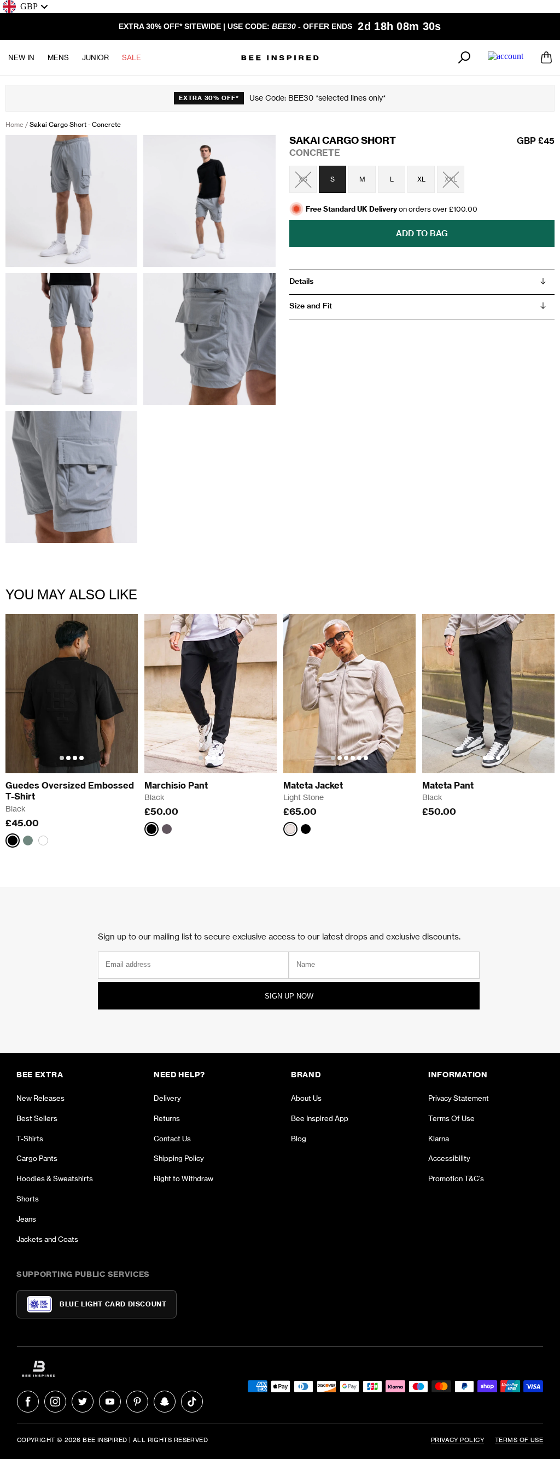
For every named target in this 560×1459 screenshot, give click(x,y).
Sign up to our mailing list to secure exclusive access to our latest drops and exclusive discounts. (279, 936)
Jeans (26, 1219)
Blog (298, 1138)
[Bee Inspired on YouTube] (110, 1402)
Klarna (438, 1138)
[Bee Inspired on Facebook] (28, 1402)
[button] (62, 758)
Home (14, 124)
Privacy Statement (458, 1098)
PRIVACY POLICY (457, 1440)
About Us (306, 1098)
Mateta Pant (448, 785)
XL (421, 179)
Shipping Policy (179, 1158)
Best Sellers (36, 1118)
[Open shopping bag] (546, 57)
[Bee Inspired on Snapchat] (165, 1402)
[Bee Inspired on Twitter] (83, 1402)
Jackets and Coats (47, 1239)
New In (21, 57)
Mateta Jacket (313, 785)
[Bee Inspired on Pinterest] (137, 1402)
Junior (95, 57)
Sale (131, 57)
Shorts (27, 1198)
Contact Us (172, 1138)
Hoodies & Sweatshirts (54, 1178)
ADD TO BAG (422, 233)
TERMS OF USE (519, 1440)
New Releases (40, 1098)
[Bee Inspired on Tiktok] (192, 1402)
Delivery (167, 1098)
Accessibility (449, 1158)
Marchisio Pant (176, 785)
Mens (58, 57)
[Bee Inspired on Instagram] (55, 1402)
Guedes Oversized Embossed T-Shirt (70, 791)
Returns (167, 1118)
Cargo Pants (36, 1158)
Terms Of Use (451, 1118)
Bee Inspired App (319, 1118)
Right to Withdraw (183, 1178)
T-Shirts (29, 1138)
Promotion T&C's (456, 1178)
